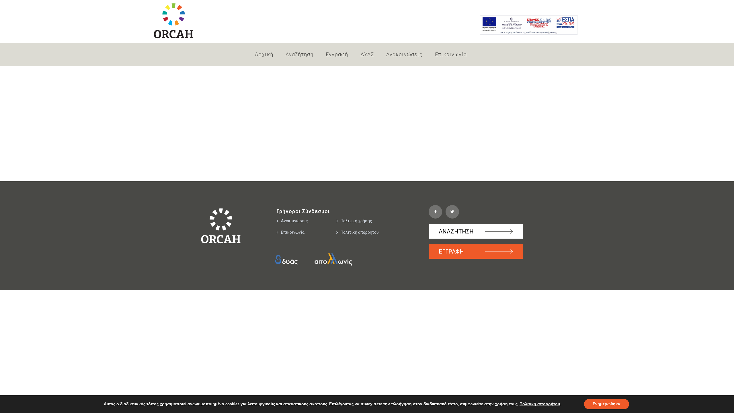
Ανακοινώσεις (404, 54)
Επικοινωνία (451, 54)
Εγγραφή (337, 54)
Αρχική (264, 54)
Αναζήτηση (299, 54)
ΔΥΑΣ (367, 54)
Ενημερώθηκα (606, 404)
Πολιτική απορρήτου (360, 232)
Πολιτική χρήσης (356, 221)
